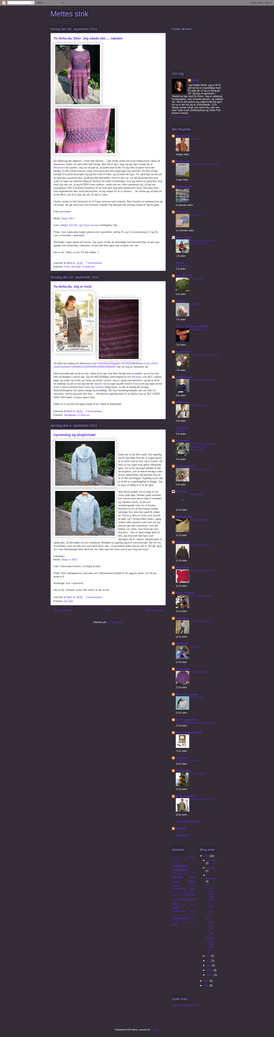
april (209, 965)
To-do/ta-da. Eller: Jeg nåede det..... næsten (88, 38)
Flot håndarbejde (198, 519)
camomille (176, 862)
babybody (176, 859)
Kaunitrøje (179, 888)
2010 (207, 980)
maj (209, 960)
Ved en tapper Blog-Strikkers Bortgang (195, 722)
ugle (193, 922)
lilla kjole (76, 266)
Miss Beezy (189, 892)
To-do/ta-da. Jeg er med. (72, 286)
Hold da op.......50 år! (200, 469)
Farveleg (194, 139)
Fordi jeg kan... (197, 773)
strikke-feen (182, 402)
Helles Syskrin (184, 237)
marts (210, 970)
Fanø (67, 266)
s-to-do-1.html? (150, 363)
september (211, 878)
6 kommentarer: (94, 411)
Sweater (191, 911)
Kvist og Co (182, 567)
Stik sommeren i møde (201, 596)
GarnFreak (182, 643)
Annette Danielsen (183, 857)
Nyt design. (195, 304)
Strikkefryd (182, 212)
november (212, 860)
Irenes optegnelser (186, 719)
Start (108, 610)
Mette (195, 80)
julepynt (192, 885)
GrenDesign (182, 427)
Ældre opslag (154, 610)
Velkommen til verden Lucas (204, 164)
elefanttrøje (177, 873)
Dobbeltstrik (180, 869)
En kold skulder (198, 697)
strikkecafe (179, 911)
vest (174, 925)
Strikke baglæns (185, 466)
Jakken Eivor (196, 494)
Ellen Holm (182, 618)
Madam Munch (184, 186)
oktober (211, 867)
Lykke (87, 387)
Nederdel (189, 894)
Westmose (59, 167)
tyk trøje (68, 601)
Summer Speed (184, 266)
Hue (191, 881)
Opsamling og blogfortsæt (74, 435)
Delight (64, 225)
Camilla (99, 387)
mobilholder (177, 895)
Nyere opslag (62, 610)
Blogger (154, 1029)
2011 (207, 856)
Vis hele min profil (181, 117)
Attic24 (180, 262)
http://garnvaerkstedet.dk (185, 1005)
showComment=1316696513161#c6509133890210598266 (84, 366)
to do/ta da (83, 415)
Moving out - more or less (188, 761)
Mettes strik (69, 14)
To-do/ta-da (88, 266)
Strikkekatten (183, 770)
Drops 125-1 (68, 218)
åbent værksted (184, 592)
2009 (207, 985)
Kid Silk (73, 225)
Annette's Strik (184, 275)
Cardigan (180, 866)
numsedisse (187, 899)
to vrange (181, 491)
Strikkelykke (183, 669)
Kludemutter (183, 161)
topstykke (180, 918)
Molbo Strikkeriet (186, 796)
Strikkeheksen (184, 377)
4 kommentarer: (94, 597)
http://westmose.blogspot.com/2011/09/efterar (117, 363)
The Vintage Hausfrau (188, 821)
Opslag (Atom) (115, 622)
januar (210, 974)
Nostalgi (175, 900)
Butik (193, 859)
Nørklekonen (183, 136)
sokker (176, 907)
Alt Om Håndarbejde (200, 621)
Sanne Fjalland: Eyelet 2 (202, 380)
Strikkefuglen (183, 542)
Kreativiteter (183, 440)
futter (193, 873)
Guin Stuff (182, 757)
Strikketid (194, 646)
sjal (175, 903)
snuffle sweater (188, 904)
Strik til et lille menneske (202, 570)
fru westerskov (184, 351)
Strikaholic (182, 835)
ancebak (180, 828)
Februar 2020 (197, 278)
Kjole (191, 888)
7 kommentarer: (94, 263)
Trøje (193, 919)
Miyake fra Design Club (202, 799)
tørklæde (186, 922)
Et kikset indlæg (198, 405)
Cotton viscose (90, 225)
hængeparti (70, 415)
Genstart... (181, 431)
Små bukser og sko (200, 545)
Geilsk (177, 877)
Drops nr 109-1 (69, 559)
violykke (180, 301)
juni (209, 955)
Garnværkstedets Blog (188, 732)
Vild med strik (184, 516)
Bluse (185, 859)
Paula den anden (199, 672)
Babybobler (196, 215)
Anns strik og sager (187, 694)
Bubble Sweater (198, 329)
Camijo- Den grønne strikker (192, 326)
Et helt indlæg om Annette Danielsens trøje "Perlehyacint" (203, 446)
